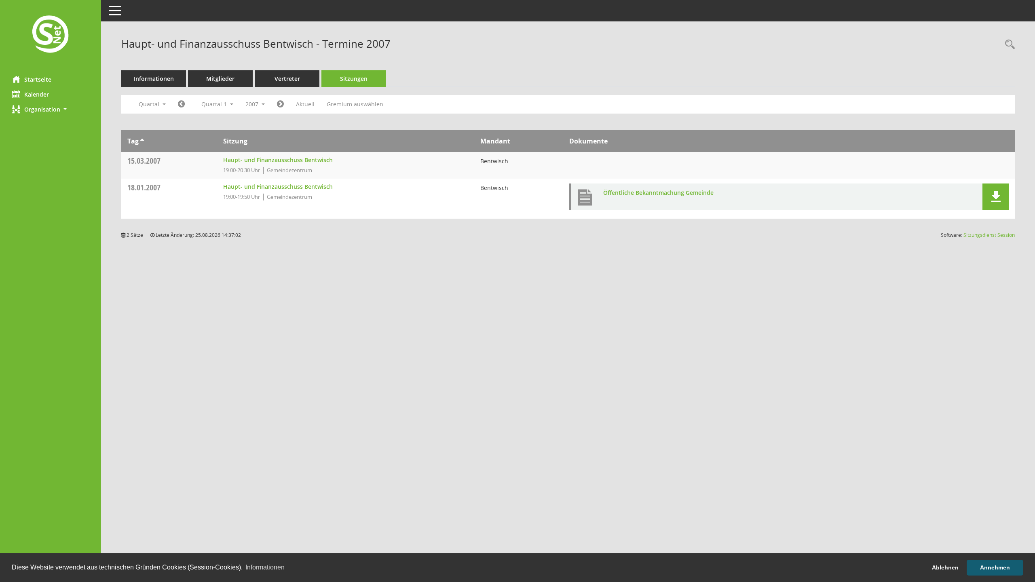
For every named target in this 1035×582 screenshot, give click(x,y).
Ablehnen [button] (945, 567)
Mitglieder (220, 78)
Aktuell (305, 104)
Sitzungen (354, 78)
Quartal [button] (150, 104)
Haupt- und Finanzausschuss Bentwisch (278, 160)
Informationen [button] (265, 567)
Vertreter (287, 78)
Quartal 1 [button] (214, 104)
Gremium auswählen (355, 104)
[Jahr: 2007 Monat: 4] (280, 104)
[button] (50, 109)
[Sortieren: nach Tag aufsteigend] (142, 141)
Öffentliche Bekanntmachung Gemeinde (658, 192)
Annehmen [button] (995, 567)
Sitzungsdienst (989, 235)
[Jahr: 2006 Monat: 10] (181, 104)
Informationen (154, 78)
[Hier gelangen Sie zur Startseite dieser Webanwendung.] (50, 35)
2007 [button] (252, 104)
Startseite (37, 79)
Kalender (36, 94)
